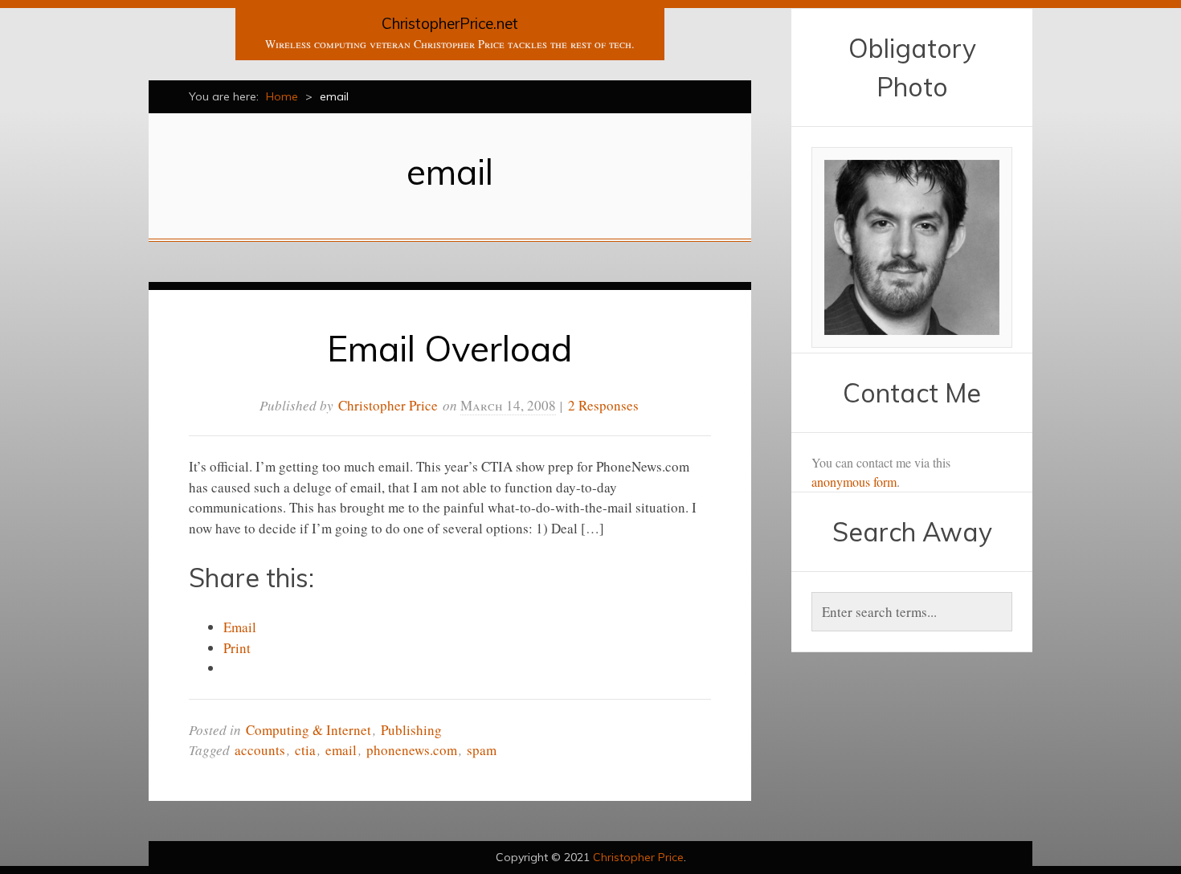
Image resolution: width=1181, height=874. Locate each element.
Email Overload (449, 348)
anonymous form (854, 481)
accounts (260, 750)
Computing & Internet (308, 730)
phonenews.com (411, 750)
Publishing (411, 730)
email (341, 750)
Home (282, 96)
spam (482, 750)
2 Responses (603, 405)
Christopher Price (388, 405)
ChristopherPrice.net (450, 23)
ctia (305, 750)
